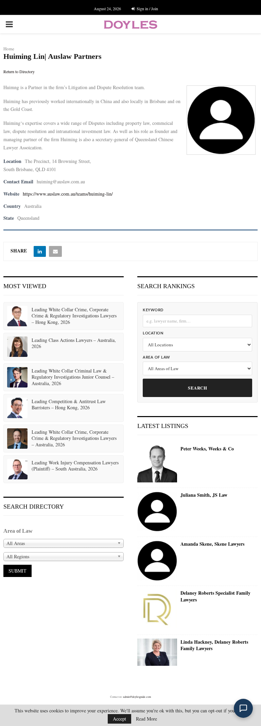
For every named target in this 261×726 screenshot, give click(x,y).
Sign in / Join (147, 8)
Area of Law (156, 357)
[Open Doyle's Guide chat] (243, 708)
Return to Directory (19, 71)
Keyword (153, 310)
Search (197, 387)
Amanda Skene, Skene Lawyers (212, 544)
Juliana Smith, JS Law (203, 495)
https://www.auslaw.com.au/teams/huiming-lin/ (68, 194)
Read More (146, 718)
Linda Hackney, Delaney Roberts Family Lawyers (214, 645)
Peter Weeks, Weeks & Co (207, 448)
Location (153, 333)
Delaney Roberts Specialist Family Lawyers (215, 596)
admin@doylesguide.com (137, 696)
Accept (119, 718)
